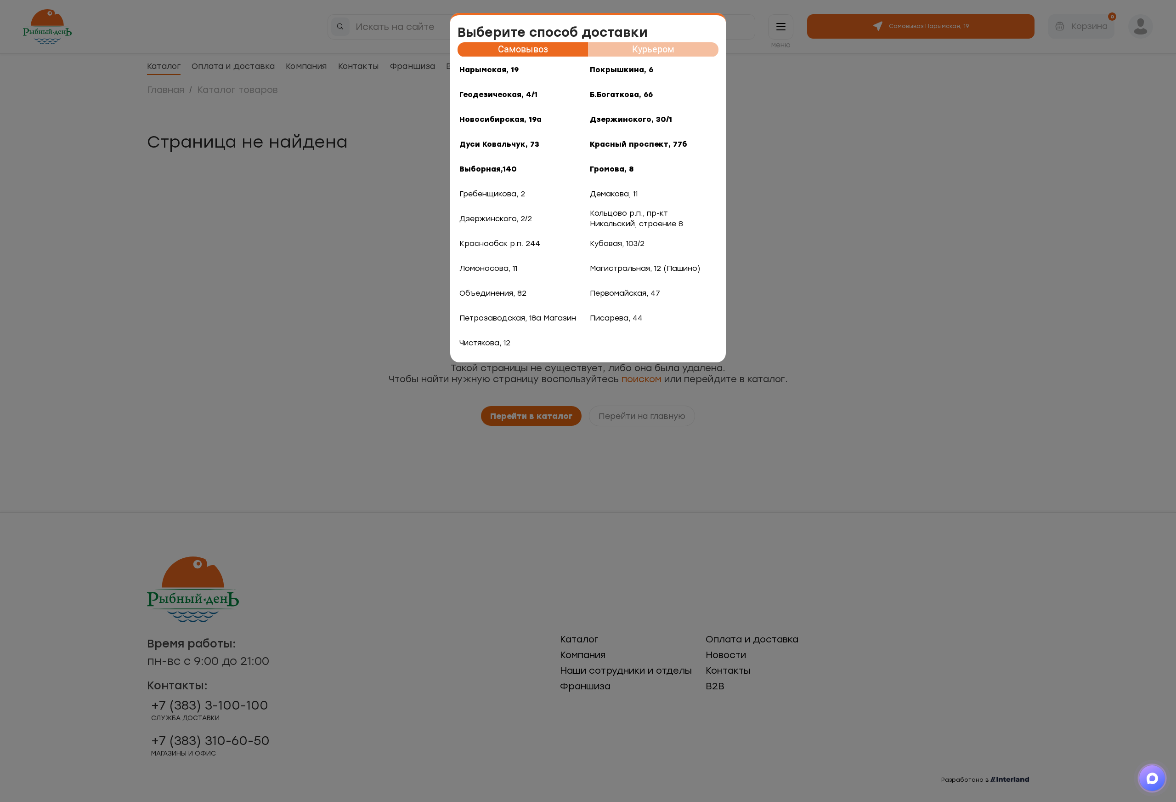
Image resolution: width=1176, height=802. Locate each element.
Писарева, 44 (616, 318)
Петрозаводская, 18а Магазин (517, 318)
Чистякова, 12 (484, 342)
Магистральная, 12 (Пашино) (645, 268)
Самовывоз (523, 49)
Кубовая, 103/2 (617, 243)
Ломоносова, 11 (488, 268)
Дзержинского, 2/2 (495, 218)
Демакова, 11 (614, 193)
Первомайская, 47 (625, 293)
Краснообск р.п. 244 (499, 243)
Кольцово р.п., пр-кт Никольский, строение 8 (636, 218)
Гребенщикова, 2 (492, 193)
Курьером (653, 49)
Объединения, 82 (492, 293)
